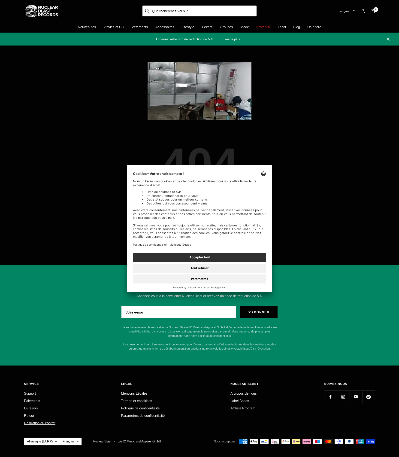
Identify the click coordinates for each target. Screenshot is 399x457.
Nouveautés (87, 27)
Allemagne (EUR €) (40, 441)
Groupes (226, 27)
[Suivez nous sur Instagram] (343, 396)
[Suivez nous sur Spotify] (368, 396)
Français (343, 11)
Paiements (32, 401)
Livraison (31, 408)
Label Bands (239, 401)
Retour (29, 415)
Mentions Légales (134, 393)
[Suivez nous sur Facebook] (330, 396)
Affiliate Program (242, 408)
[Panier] (372, 11)
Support (30, 393)
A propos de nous (243, 393)
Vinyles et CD (113, 27)
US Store (314, 27)
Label (282, 27)
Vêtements (140, 27)
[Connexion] (363, 11)
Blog (296, 27)
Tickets (207, 27)
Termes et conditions (136, 401)
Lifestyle (188, 27)
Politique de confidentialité (140, 408)
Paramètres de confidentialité (143, 415)
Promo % (263, 27)
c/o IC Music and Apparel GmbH (139, 441)
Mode (244, 27)
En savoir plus (230, 39)
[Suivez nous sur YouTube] (356, 396)
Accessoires (164, 27)
